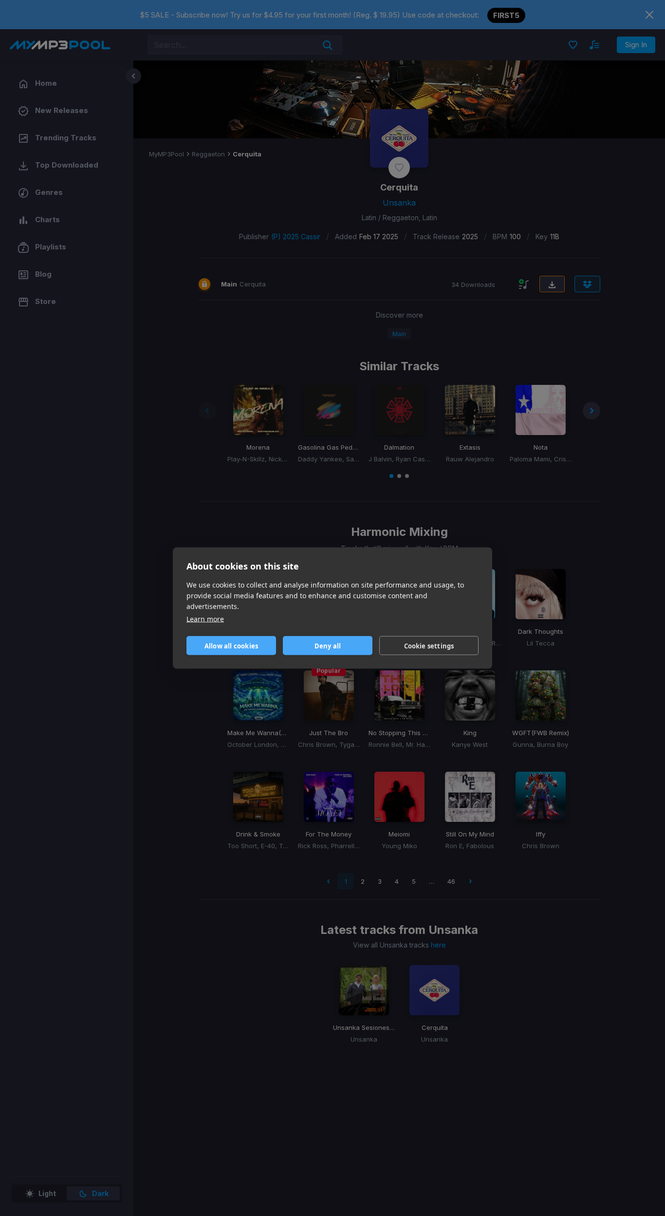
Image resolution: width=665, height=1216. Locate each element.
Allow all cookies (231, 645)
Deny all (327, 645)
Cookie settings (429, 645)
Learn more (205, 619)
